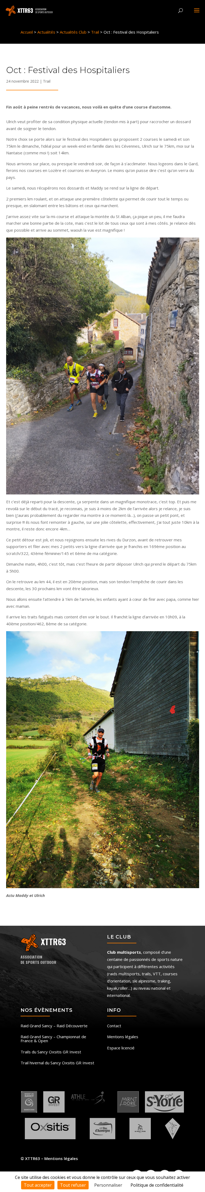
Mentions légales (122, 1037)
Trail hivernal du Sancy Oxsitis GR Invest (57, 1063)
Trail (46, 81)
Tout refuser (73, 1185)
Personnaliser (108, 1185)
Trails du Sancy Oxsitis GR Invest (51, 1052)
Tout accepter (38, 1185)
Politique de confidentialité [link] (157, 1185)
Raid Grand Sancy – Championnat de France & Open (53, 1039)
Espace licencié (121, 1048)
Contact (114, 1026)
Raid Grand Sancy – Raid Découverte (54, 1026)
